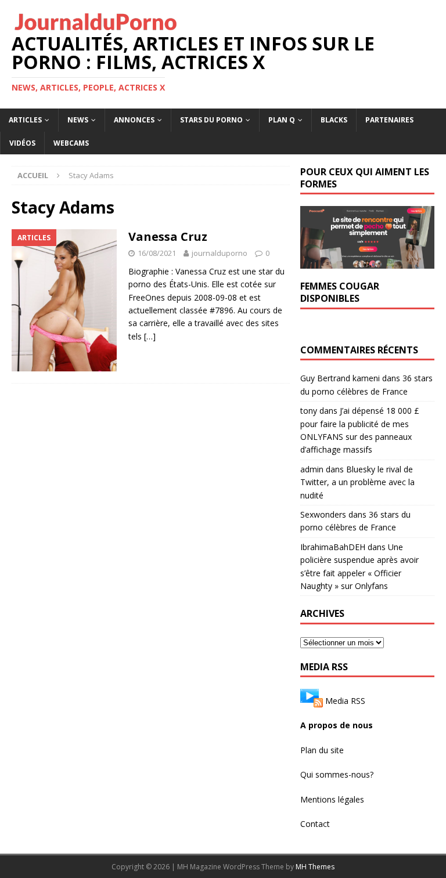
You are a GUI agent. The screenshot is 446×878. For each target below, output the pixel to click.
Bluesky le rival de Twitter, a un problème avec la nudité (357, 482)
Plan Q (281, 120)
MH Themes (315, 867)
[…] (150, 336)
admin (311, 469)
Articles (25, 120)
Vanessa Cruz (167, 236)
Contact (315, 823)
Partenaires (389, 120)
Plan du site (322, 750)
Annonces (134, 120)
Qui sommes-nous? (336, 774)
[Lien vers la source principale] (311, 700)
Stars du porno (211, 120)
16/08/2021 (157, 253)
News (77, 120)
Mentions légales (332, 799)
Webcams (71, 143)
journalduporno (219, 253)
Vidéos (22, 143)
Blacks (334, 120)
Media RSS (345, 700)
